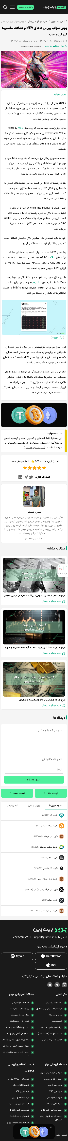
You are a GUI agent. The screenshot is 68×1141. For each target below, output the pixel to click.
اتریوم (36, 283)
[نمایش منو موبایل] (12, 7)
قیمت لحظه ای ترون (20, 1097)
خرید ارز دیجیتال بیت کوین (51, 1072)
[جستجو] (5, 7)
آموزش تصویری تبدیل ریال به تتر (16, 1046)
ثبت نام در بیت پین (54, 1002)
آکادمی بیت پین (59, 21)
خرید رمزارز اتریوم (55, 1085)
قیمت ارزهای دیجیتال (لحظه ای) (49, 1008)
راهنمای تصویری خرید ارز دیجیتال (15, 1039)
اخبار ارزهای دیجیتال (37, 21)
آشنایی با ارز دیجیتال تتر (19, 1021)
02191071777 (20, 937)
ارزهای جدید (12, 805)
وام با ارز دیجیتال (55, 1015)
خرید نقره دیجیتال (54, 1097)
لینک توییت (57, 337)
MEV (20, 128)
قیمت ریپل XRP (22, 1091)
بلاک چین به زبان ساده (20, 1015)
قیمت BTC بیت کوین (20, 1085)
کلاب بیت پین (56, 1021)
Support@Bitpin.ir (43, 937)
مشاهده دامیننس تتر (20, 1002)
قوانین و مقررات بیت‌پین (52, 1039)
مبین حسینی (27, 46)
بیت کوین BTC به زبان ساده (17, 1027)
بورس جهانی (34, 805)
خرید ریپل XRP (55, 1091)
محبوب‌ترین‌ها (56, 805)
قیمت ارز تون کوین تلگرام (19, 1103)
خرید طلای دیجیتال (54, 1103)
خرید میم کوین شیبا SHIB (51, 1110)
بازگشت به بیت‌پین (25, 7)
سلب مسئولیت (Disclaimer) (50, 1033)
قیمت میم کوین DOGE (19, 1110)
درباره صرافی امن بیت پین (51, 1027)
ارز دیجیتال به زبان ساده (19, 1008)
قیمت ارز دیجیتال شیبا (19, 1116)
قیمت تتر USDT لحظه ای (18, 1079)
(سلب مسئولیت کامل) (34, 447)
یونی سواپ (60, 94)
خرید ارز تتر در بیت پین (52, 1079)
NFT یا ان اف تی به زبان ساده (17, 1033)
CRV (52, 258)
